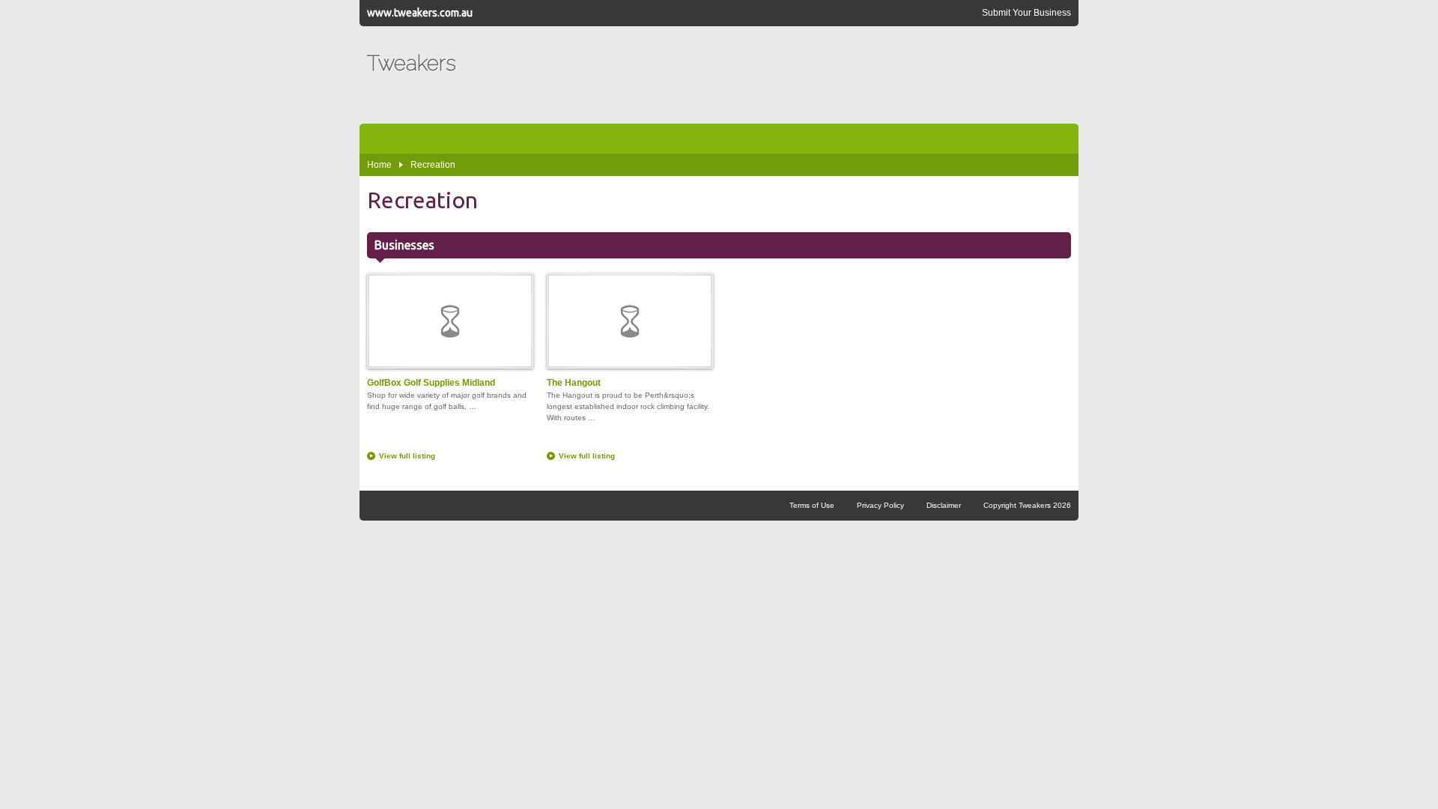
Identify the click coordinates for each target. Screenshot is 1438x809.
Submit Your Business (1026, 12)
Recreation (432, 165)
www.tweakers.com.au (420, 13)
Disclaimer (943, 505)
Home (379, 165)
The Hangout (574, 383)
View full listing (407, 456)
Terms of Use (811, 505)
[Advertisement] (798, 75)
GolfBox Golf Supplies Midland (431, 383)
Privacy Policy (880, 505)
